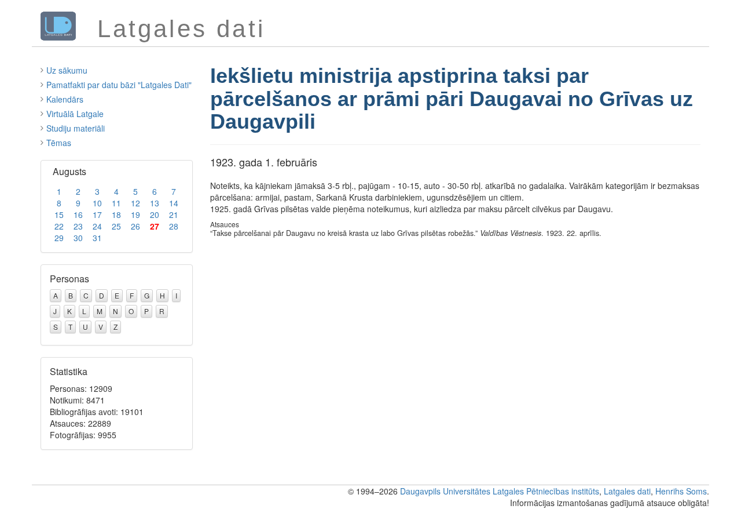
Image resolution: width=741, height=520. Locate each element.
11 (116, 203)
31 (97, 237)
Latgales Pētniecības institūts (546, 491)
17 (97, 214)
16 (78, 214)
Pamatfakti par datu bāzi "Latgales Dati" (119, 84)
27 (154, 226)
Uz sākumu (66, 70)
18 (116, 214)
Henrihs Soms (681, 491)
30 (78, 237)
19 (135, 214)
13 (154, 203)
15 (59, 214)
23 (78, 226)
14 (173, 203)
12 (135, 203)
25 (116, 226)
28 (173, 226)
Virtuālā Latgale (75, 113)
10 (97, 203)
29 (59, 237)
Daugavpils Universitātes (445, 491)
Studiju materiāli (75, 128)
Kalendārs (64, 99)
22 (59, 226)
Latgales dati (627, 491)
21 (173, 214)
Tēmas (58, 142)
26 (135, 226)
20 (154, 214)
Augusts (69, 171)
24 (97, 226)
